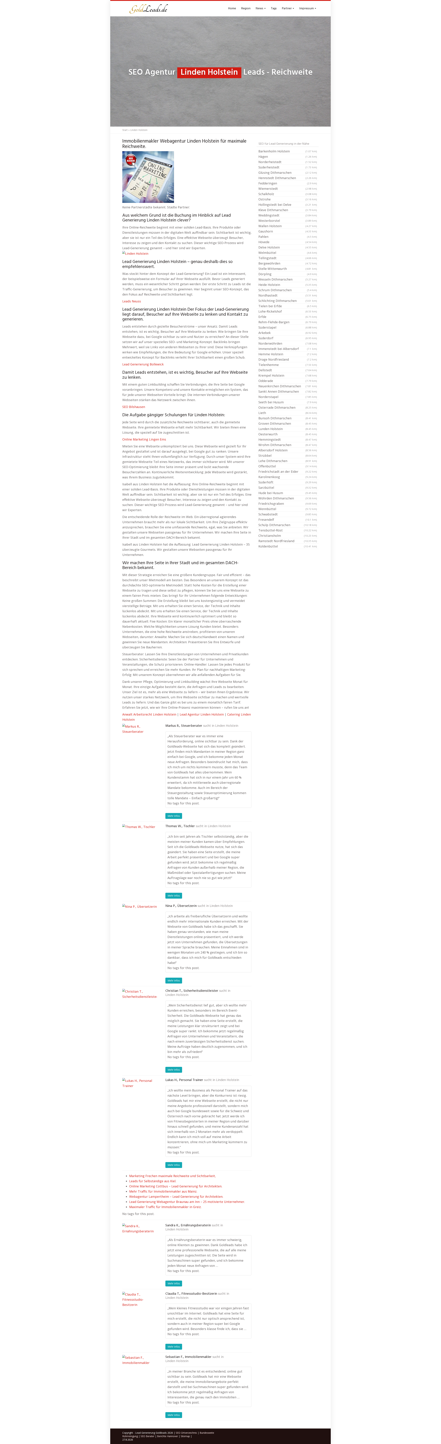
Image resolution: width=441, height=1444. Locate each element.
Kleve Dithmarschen (287, 210)
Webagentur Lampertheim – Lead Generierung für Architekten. (176, 1196)
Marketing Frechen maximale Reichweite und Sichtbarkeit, (172, 1176)
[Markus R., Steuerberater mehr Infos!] (139, 741)
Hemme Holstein (287, 354)
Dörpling (287, 274)
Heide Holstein (287, 285)
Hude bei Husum (287, 493)
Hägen (287, 156)
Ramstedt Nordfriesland (287, 541)
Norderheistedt (287, 162)
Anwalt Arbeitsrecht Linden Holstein (149, 714)
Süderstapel (287, 327)
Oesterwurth (287, 434)
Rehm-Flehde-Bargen (287, 322)
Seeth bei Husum (287, 402)
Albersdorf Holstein (287, 450)
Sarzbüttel (287, 487)
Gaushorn (287, 231)
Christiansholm (287, 536)
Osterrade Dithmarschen (287, 407)
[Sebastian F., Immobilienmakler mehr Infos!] (139, 1372)
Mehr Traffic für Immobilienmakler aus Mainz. (163, 1191)
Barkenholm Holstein (287, 151)
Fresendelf (287, 519)
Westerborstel (287, 221)
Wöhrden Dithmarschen (287, 498)
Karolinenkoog (287, 477)
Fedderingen (287, 183)
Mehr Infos (174, 815)
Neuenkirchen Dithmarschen (287, 386)
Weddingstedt (287, 215)
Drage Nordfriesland (287, 359)
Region (245, 8)
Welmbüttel (287, 253)
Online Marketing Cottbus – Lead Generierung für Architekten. (175, 1186)
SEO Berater (147, 1436)
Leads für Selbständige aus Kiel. (152, 1181)
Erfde (287, 317)
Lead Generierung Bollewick (143, 364)
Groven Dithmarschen (287, 423)
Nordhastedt (287, 295)
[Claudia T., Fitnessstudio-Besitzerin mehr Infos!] (139, 1309)
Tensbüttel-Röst (287, 530)
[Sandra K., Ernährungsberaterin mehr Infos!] (139, 1240)
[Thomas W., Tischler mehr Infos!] (139, 841)
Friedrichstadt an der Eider (287, 471)
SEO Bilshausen (133, 407)
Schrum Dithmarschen (287, 290)
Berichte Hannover (167, 1436)
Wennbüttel (287, 509)
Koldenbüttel (287, 546)
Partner (287, 8)
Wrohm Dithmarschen (287, 445)
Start (125, 130)
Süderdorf (287, 338)
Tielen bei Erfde (287, 306)
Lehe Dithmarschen (287, 461)
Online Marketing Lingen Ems (144, 439)
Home (232, 8)
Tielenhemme (287, 365)
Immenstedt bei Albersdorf (287, 349)
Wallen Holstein (287, 226)
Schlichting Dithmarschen (287, 301)
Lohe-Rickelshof (287, 311)
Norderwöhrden (287, 343)
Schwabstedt (287, 514)
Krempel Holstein (287, 375)
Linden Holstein (226, 726)
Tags (274, 8)
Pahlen (287, 237)
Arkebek (287, 333)
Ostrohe (287, 199)
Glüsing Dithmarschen (287, 172)
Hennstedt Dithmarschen (287, 178)
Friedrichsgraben (287, 503)
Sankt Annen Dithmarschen (287, 391)
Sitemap (185, 1436)
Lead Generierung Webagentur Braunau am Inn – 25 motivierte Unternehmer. (187, 1202)
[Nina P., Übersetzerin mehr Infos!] (139, 921)
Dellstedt (287, 370)
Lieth (287, 413)
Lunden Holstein (287, 429)
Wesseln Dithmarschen (287, 279)
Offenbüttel (287, 466)
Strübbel (287, 455)
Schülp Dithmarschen (287, 525)
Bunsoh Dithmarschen (287, 418)
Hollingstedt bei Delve (287, 205)
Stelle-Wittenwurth (287, 269)
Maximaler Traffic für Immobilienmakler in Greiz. (165, 1207)
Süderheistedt (287, 167)
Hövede (287, 242)
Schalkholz (287, 194)
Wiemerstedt (287, 189)
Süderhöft (287, 482)
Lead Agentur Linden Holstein (202, 714)
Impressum (306, 8)
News (260, 8)
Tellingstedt (287, 258)
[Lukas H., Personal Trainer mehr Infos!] (139, 1095)
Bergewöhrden (287, 263)
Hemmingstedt (287, 439)
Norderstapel (287, 397)
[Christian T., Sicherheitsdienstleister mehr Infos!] (139, 1006)
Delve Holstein (287, 247)
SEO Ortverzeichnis (186, 1432)
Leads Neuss (131, 301)
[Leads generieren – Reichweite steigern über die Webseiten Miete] (148, 8)
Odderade (287, 381)
